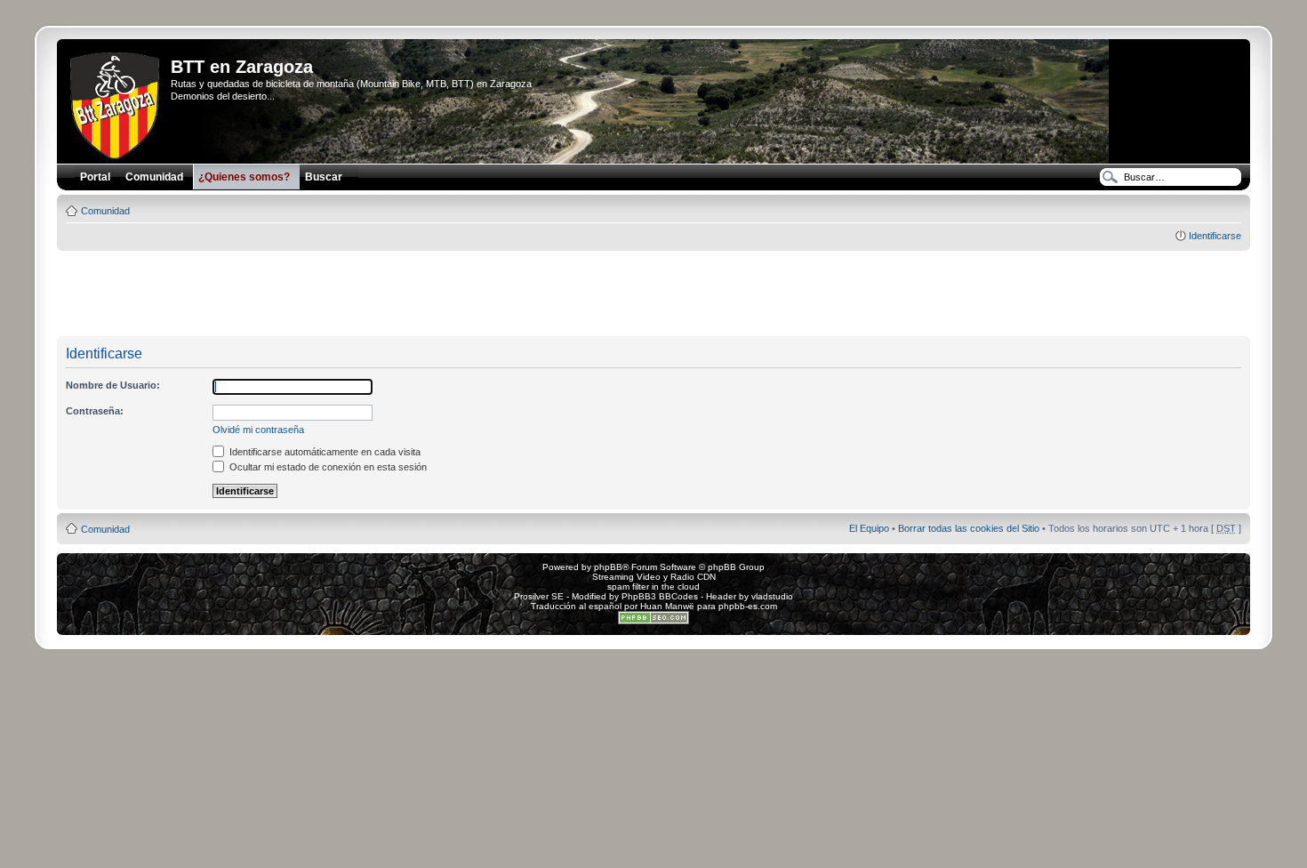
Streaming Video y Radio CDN (654, 577)
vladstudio (772, 596)
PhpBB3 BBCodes (659, 596)
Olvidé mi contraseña (258, 429)
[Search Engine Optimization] (653, 621)
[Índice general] (116, 102)
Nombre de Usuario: (113, 385)
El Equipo (869, 528)
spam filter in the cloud (653, 586)
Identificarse (1215, 235)
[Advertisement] (653, 294)
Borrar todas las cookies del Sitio (968, 528)
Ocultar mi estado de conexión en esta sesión (327, 467)
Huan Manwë (667, 606)
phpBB (608, 567)
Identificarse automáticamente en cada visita (324, 451)
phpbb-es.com (747, 606)
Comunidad (105, 210)
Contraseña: (95, 411)
